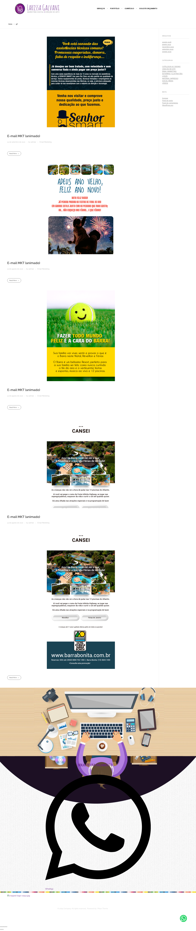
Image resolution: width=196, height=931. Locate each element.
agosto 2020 (166, 52)
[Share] (3, 926)
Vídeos (165, 83)
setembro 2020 (167, 49)
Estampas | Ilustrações (172, 74)
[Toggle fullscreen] (4, 926)
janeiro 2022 (166, 44)
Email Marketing (46, 142)
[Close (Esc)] (1, 926)
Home (10, 24)
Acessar (165, 98)
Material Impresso (170, 78)
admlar (34, 142)
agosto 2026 (166, 42)
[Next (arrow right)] (3, 929)
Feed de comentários (170, 103)
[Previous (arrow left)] (1, 929)
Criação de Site (168, 69)
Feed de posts (167, 101)
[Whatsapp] (183, 918)
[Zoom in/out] (6, 926)
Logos (165, 76)
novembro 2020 (168, 47)
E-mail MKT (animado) (23, 136)
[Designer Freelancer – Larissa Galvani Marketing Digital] (31, 908)
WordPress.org (167, 105)
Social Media (167, 81)
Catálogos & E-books (171, 67)
